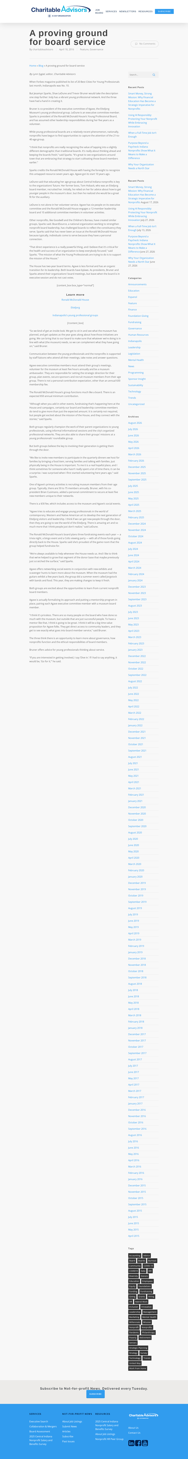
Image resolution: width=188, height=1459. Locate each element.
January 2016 (135, 1179)
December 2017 (137, 1034)
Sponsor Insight (137, 379)
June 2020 (133, 845)
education (134, 1281)
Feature (84, 49)
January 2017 (135, 1103)
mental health (149, 1317)
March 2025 (134, 511)
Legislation (134, 353)
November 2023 (137, 593)
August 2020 (135, 832)
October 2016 (135, 1122)
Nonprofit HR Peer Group (109, 1439)
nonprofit (134, 1327)
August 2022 (135, 681)
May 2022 (133, 700)
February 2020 (136, 870)
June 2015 (133, 1223)
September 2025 (137, 479)
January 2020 (135, 876)
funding (133, 1291)
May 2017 (133, 1078)
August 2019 (135, 908)
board (132, 1260)
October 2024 (135, 536)
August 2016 (135, 1135)
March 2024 (134, 567)
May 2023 (133, 624)
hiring (151, 1296)
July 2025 (133, 486)
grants (142, 1296)
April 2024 (133, 561)
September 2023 (137, 599)
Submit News (69, 1426)
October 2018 (135, 971)
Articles (66, 1431)
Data (143, 1270)
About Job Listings (72, 1421)
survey (143, 1353)
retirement (145, 1337)
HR (130, 1301)
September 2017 (137, 1053)
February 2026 (136, 460)
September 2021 (137, 750)
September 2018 (137, 977)
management (149, 1312)
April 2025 (133, 504)
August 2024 (135, 542)
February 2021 (136, 794)
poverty (132, 1337)
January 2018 (135, 1028)
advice (146, 1255)
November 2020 (137, 813)
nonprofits (147, 1327)
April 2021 (133, 782)
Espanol (132, 297)
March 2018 (134, 1015)
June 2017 (133, 1072)
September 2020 (137, 826)
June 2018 (133, 996)
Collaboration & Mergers (43, 1426)
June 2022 (133, 693)
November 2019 (137, 889)
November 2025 (137, 473)
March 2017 (134, 1091)
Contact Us (134, 1432)
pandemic (134, 1332)
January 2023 (135, 649)
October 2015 (135, 1198)
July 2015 (133, 1217)
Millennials (134, 1322)
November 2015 (137, 1191)
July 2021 (133, 763)
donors (144, 1276)
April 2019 (133, 933)
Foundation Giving (138, 315)
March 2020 (134, 864)
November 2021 (137, 738)
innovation (146, 1306)
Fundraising (134, 322)
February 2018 (136, 1021)
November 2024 (137, 530)
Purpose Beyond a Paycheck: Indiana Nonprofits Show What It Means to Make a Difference (141, 150)
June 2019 (133, 920)
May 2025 (133, 498)
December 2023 (137, 586)
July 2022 (133, 687)
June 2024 (133, 555)
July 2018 (133, 990)
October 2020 (135, 820)
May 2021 (133, 775)
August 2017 (135, 1059)
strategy (133, 1353)
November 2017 (137, 1040)
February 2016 (136, 1172)
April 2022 (133, 706)
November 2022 (137, 662)
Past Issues (68, 1441)
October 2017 (135, 1046)
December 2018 (137, 958)
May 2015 (133, 1229)
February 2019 (136, 946)
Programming (136, 372)
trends (146, 1358)
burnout (152, 1260)
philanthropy (148, 1332)
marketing (134, 1317)
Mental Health (136, 360)
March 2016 (134, 1166)
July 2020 (133, 838)
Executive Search (38, 1421)
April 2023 (133, 630)
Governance (96, 49)
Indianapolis (135, 341)
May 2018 (133, 1002)
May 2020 (133, 851)
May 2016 (133, 1154)
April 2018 (133, 1009)
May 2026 (133, 441)
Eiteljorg (75, 307)
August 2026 (135, 422)
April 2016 (133, 1160)
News (131, 366)
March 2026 (134, 454)
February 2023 (136, 643)
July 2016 (133, 1141)
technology (134, 1358)
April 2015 (133, 1236)
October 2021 (135, 744)
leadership (134, 1312)
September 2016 (137, 1128)
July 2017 (133, 1065)
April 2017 (133, 1084)
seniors (133, 1342)
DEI (150, 1270)
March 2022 (134, 712)
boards (141, 1260)
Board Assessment (39, 1431)
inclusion (133, 1306)
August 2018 (135, 983)
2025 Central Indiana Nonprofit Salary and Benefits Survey (40, 1440)
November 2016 (137, 1116)
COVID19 (133, 1270)
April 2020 (133, 857)
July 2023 (133, 612)
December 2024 (137, 523)
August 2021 (135, 757)
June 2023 (133, 618)
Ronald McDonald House (75, 299)
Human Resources (138, 334)
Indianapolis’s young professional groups (75, 315)
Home (32, 65)
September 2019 (137, 901)
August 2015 (135, 1210)
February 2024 (136, 574)
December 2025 (137, 467)
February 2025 (136, 517)
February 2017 (136, 1097)
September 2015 (137, 1204)
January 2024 (135, 580)
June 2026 (133, 435)
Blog (40, 65)
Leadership (134, 347)
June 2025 (133, 492)
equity (132, 1286)
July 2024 (133, 549)
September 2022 (137, 675)
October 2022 (135, 668)
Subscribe (67, 1436)
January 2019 (135, 952)
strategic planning (138, 1347)
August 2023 (135, 605)
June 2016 (133, 1147)
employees (147, 1281)
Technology (134, 391)
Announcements (137, 284)
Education (133, 290)
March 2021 (134, 788)
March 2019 (134, 939)
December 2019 (137, 883)
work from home (137, 1368)
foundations (145, 1286)
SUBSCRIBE (95, 1394)
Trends (132, 397)
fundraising (146, 1291)
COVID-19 (148, 1265)
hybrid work (141, 1301)
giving (132, 1296)
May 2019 (133, 927)
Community (135, 1265)
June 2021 (133, 769)
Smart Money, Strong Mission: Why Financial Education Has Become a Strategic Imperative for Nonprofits (142, 101)
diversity (133, 1276)
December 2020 (137, 807)
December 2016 (137, 1109)
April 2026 (133, 448)
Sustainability (135, 385)
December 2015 (137, 1185)
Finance (132, 309)
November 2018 (137, 965)
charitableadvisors (43, 49)
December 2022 (137, 656)
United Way (135, 1363)
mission (147, 1322)
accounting (134, 1255)
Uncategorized (136, 404)
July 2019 (133, 914)
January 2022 (135, 725)
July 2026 (133, 429)
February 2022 (136, 719)
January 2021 (135, 801)
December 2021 (137, 731)
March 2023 (134, 637)
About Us (133, 1427)
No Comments (147, 43)
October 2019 (135, 895)
